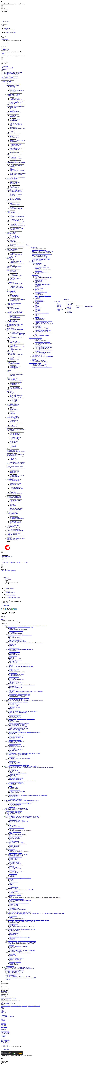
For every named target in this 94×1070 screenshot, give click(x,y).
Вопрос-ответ (4, 1041)
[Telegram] (16, 609)
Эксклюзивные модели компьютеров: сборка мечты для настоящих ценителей (20, 1006)
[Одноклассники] (3, 609)
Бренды (2, 1011)
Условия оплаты (5, 1031)
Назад (9, 579)
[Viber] (10, 609)
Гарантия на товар (5, 1033)
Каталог (3, 1007)
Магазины (3, 1029)
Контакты (3, 1023)
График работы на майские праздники (10, 1000)
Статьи (2, 1004)
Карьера (3, 1021)
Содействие (4, 991)
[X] (8, 609)
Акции (2, 1008)
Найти (2, 1058)
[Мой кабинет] (1, 553)
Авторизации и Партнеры (7, 1016)
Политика (3, 1034)
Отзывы (3, 1020)
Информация (4, 1027)
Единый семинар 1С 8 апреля (8, 1003)
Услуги (2, 1010)
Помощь (3, 1036)
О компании (4, 1015)
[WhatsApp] (12, 609)
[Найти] (2, 7)
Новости (3, 995)
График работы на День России (8, 998)
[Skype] (14, 609)
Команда (3, 1019)
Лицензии (3, 1024)
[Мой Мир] (5, 609)
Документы (3, 1025)
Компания (3, 1012)
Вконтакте (6, 42)
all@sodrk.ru (5, 39)
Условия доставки (5, 1032)
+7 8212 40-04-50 (5, 21)
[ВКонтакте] (1, 609)
